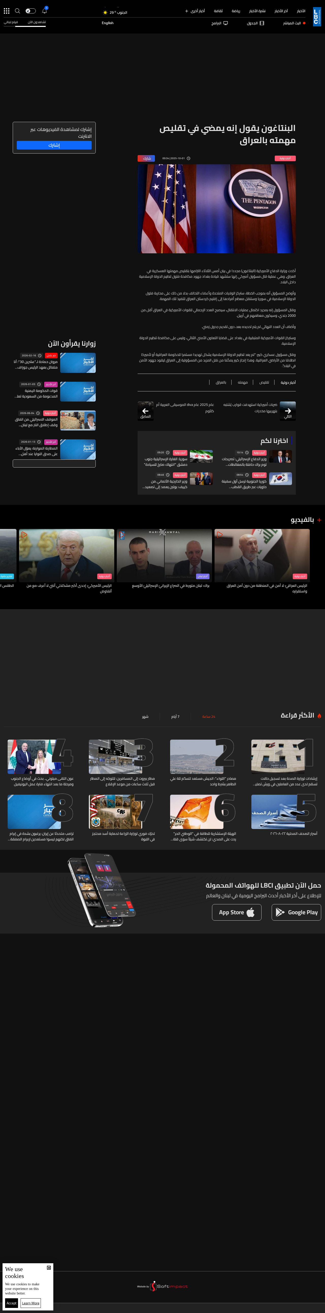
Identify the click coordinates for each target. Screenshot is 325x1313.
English (107, 23)
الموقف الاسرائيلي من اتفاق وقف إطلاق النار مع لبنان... (36, 422)
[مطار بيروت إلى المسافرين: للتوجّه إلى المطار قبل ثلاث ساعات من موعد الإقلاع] (122, 763)
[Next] (6, 561)
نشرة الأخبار (257, 11)
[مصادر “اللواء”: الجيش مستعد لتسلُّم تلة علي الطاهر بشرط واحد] (203, 763)
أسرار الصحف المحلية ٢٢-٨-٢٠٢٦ (293, 834)
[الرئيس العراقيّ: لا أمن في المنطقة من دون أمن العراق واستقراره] (262, 561)
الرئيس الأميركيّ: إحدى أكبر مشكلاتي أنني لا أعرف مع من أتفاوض (69, 588)
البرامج (216, 23)
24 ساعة (208, 716)
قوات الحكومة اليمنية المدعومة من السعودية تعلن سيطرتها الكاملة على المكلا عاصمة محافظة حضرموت (36, 393)
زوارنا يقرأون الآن (72, 343)
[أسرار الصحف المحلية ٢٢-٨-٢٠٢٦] (284, 818)
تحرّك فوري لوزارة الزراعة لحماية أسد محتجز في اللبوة (123, 836)
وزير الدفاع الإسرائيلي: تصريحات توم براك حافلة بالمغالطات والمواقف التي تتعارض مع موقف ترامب (244, 461)
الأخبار (301, 11)
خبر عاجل (51, 355)
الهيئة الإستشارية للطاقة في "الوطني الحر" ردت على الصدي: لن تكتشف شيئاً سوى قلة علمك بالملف (204, 836)
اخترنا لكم (274, 440)
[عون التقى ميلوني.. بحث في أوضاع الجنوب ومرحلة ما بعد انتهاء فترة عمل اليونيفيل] (41, 763)
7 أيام (175, 716)
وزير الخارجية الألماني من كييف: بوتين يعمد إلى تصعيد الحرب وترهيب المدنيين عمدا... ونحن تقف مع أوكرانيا (165, 484)
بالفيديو (302, 519)
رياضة (236, 11)
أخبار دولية (259, 453)
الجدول (252, 23)
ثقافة (218, 11)
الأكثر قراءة (297, 715)
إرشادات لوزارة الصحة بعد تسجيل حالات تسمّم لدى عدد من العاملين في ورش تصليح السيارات (285, 781)
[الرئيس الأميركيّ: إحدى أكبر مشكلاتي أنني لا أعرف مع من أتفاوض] (66, 561)
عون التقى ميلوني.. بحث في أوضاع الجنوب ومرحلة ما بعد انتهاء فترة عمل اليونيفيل (42, 781)
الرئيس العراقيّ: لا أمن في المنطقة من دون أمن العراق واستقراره (267, 588)
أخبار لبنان (203, 576)
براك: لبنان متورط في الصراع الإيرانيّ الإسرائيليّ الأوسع (170, 586)
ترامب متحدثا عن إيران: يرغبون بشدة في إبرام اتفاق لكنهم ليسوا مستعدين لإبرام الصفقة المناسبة (42, 836)
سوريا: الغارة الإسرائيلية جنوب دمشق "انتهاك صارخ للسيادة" (165, 461)
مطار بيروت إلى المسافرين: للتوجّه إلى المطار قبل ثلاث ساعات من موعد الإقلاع (122, 781)
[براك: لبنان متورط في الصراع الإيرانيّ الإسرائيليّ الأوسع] (164, 561)
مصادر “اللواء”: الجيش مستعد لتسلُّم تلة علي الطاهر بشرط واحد (203, 781)
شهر (145, 716)
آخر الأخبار (281, 11)
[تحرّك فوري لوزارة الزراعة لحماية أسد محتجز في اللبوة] (122, 818)
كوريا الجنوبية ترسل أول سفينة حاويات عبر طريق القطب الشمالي (244, 484)
